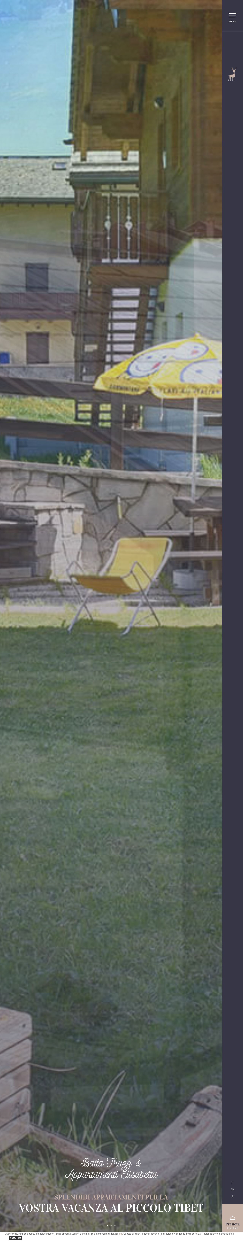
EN (232, 1189)
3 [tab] (115, 1226)
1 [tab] (107, 1226)
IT (232, 1183)
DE (232, 1196)
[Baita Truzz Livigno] (232, 80)
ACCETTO (15, 1238)
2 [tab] (111, 1226)
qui (120, 1233)
